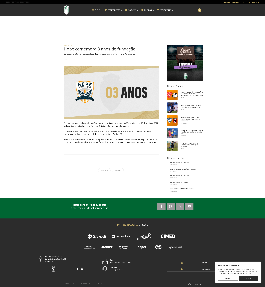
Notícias (132, 10)
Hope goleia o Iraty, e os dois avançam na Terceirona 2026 (191, 106)
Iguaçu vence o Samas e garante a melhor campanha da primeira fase (192, 132)
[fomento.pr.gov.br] (124, 247)
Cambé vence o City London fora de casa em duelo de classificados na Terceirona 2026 (192, 93)
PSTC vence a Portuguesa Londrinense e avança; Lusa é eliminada (191, 144)
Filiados (148, 10)
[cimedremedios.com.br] (168, 236)
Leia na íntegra (247, 273)
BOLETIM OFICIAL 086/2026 (179, 162)
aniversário (104, 170)
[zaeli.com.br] (158, 247)
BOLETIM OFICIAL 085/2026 (179, 175)
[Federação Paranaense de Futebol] (66, 10)
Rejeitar (228, 278)
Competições (113, 10)
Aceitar (248, 278)
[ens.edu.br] (175, 247)
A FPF (97, 10)
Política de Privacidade (194, 284)
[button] (53, 268)
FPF (71, 45)
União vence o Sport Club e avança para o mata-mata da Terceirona (190, 119)
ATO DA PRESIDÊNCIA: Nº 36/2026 (182, 188)
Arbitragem (165, 10)
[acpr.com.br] (89, 247)
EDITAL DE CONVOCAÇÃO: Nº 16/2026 (183, 169)
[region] (238, 272)
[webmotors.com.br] (120, 236)
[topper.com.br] (141, 247)
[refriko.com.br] (144, 236)
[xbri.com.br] (106, 247)
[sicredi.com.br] (97, 236)
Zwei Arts (102, 284)
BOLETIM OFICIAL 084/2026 (179, 182)
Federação (118, 170)
